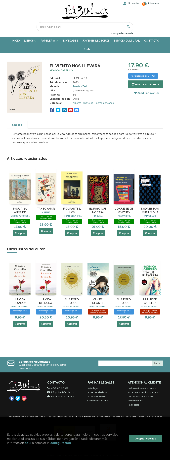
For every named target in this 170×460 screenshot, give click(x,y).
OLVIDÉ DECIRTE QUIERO (98, 301)
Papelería (48, 40)
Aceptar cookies (145, 438)
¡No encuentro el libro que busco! (144, 392)
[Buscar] (128, 26)
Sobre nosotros (135, 400)
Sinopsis (17, 124)
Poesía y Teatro (81, 86)
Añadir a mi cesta (147, 84)
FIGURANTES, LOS (72, 210)
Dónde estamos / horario (140, 396)
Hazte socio (133, 405)
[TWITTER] (17, 398)
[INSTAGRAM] (24, 398)
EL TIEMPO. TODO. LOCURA (72, 301)
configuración (60, 443)
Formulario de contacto (62, 396)
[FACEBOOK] (11, 398)
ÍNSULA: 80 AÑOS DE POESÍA (20, 210)
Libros (29, 40)
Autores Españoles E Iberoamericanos (93, 103)
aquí (28, 443)
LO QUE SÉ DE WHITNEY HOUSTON (124, 210)
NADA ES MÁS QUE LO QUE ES (150, 210)
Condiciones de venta (97, 400)
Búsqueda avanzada (123, 33)
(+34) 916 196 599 (59, 388)
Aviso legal (92, 388)
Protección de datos (97, 392)
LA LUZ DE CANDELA (150, 301)
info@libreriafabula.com (63, 392)
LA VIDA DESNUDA (20, 301)
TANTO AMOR (46, 208)
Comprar (20, 233)
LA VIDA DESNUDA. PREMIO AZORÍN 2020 (46, 301)
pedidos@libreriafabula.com (142, 388)
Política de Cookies (96, 396)
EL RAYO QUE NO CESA (98, 210)
